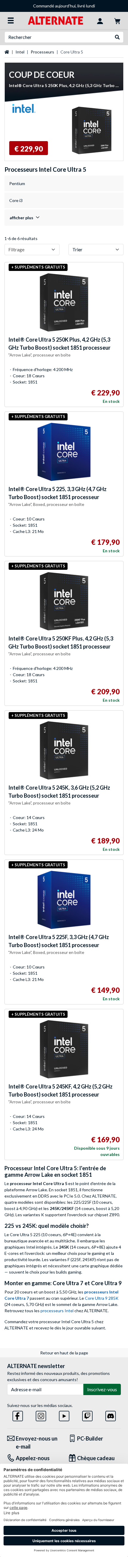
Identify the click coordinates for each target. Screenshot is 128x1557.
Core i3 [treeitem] (16, 200)
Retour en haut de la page (64, 1352)
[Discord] (110, 1414)
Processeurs (42, 51)
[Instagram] (41, 1414)
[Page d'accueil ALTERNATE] (55, 20)
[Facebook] (18, 1414)
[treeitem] (64, 217)
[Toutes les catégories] (10, 20)
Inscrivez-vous (102, 1389)
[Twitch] (87, 1414)
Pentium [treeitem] (17, 183)
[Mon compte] (100, 20)
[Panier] (117, 20)
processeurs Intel (57, 1310)
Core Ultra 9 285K (101, 1298)
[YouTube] (64, 1414)
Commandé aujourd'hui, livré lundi (64, 5)
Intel (19, 51)
